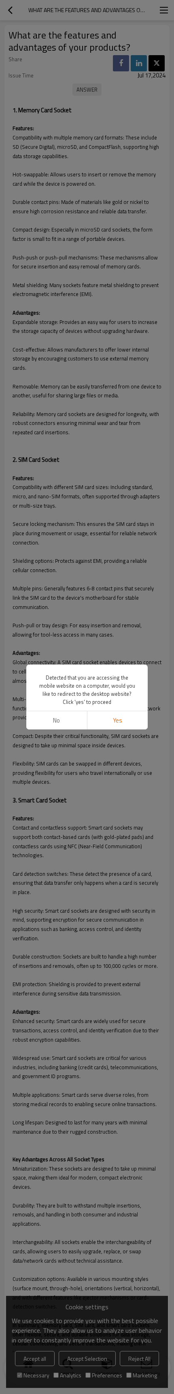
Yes (117, 720)
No (56, 720)
